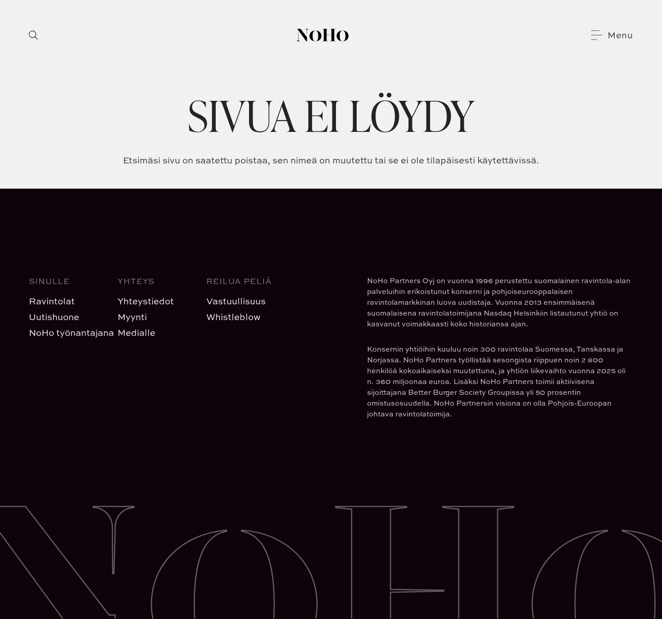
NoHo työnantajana (66, 332)
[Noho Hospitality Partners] (323, 35)
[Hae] (33, 35)
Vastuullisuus (236, 301)
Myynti (132, 317)
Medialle (136, 332)
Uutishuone (54, 317)
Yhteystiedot (146, 301)
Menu (620, 35)
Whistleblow (233, 317)
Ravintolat (52, 301)
